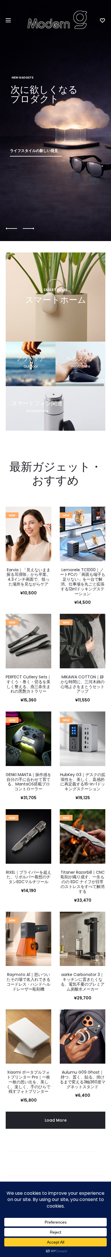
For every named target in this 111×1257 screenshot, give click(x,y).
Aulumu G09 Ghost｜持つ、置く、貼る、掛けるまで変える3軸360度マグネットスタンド (82, 1079)
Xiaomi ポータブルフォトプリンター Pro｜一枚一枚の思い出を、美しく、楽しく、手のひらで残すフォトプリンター (28, 1081)
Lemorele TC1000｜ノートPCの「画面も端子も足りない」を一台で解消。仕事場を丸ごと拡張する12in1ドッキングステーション (82, 582)
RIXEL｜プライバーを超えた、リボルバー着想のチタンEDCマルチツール (28, 877)
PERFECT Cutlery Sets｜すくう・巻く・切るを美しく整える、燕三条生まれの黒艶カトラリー (28, 684)
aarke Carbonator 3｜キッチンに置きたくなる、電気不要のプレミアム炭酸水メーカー (82, 982)
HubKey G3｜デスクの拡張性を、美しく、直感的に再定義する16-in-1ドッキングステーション (82, 782)
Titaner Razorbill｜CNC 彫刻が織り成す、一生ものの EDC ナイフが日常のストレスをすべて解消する (83, 881)
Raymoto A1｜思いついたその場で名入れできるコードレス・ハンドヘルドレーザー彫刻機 (28, 982)
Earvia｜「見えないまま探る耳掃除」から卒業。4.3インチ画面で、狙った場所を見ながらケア (28, 577)
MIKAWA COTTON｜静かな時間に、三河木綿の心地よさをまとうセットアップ (82, 684)
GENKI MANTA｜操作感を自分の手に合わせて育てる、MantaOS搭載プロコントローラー (28, 782)
